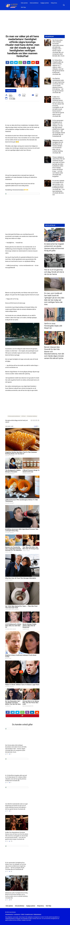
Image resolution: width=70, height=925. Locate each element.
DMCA (22, 914)
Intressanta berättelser (14, 416)
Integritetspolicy (9, 914)
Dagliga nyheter (11, 90)
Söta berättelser (19, 906)
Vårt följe (23, 7)
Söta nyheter (9, 906)
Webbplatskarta (37, 914)
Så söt (23, 416)
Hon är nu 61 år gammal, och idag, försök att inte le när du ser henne (54, 272)
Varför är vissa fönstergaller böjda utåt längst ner (53, 326)
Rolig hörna (40, 906)
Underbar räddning (32, 416)
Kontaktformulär (29, 914)
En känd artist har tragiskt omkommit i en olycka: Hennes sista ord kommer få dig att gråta (54, 247)
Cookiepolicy (17, 914)
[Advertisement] (35, 23)
